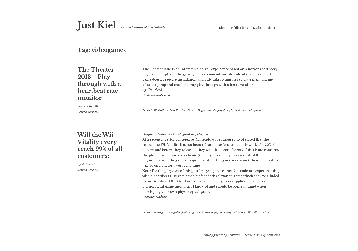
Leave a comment (88, 111)
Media (257, 27)
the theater (240, 110)
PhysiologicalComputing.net (190, 134)
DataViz (174, 110)
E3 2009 (175, 181)
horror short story (262, 69)
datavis (211, 110)
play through (224, 110)
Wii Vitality (261, 212)
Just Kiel (97, 25)
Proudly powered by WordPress (222, 235)
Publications (239, 27)
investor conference (177, 139)
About (271, 27)
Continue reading (156, 95)
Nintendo (207, 212)
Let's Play (187, 110)
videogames (254, 110)
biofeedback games (189, 212)
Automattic (273, 235)
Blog (222, 27)
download (237, 74)
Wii (250, 212)
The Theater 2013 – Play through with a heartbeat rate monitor (99, 83)
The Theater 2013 (156, 69)
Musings (159, 212)
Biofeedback (161, 110)
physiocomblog (222, 212)
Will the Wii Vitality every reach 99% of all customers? (100, 145)
